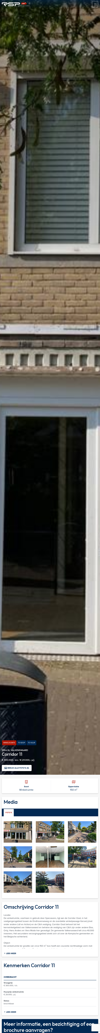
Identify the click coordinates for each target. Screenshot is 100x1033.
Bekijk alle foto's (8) (18, 768)
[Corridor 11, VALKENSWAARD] (18, 831)
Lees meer (11, 953)
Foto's (8, 812)
